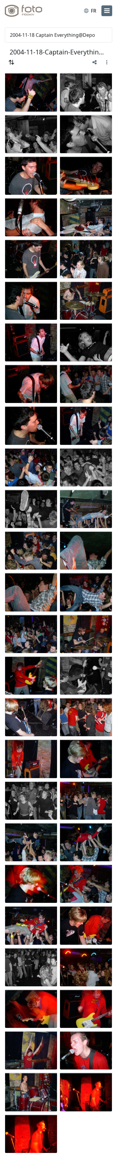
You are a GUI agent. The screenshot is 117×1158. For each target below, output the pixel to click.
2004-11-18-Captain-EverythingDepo (58, 52)
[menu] (106, 10)
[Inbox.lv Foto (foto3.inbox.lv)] (29, 11)
